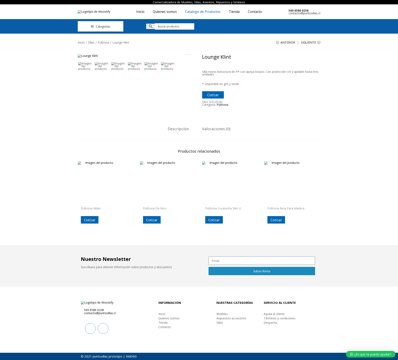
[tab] (178, 129)
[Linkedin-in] (90, 328)
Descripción (178, 129)
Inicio (81, 42)
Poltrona (103, 42)
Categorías (103, 26)
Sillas (91, 42)
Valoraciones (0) (216, 129)
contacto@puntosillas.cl (304, 13)
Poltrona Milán (91, 208)
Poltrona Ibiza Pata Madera (285, 208)
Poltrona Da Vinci (154, 208)
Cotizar (213, 94)
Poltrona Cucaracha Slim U (223, 208)
